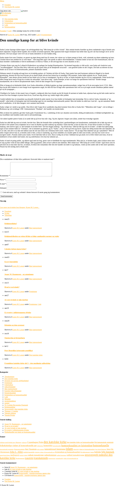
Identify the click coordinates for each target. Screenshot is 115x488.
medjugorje (15, 455)
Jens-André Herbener (100, 449)
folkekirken (40, 445)
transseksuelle (59, 458)
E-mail (3, 184)
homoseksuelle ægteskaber (7, 449)
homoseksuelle (101, 445)
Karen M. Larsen (14, 35)
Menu (2, 1)
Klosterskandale (10, 393)
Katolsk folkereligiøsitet (12, 391)
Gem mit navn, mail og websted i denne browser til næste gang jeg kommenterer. (31, 192)
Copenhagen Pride (35, 442)
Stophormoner (20, 458)
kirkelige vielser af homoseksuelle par (45, 452)
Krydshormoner (85, 452)
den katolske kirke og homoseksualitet (80, 442)
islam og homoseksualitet (87, 449)
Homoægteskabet (19, 449)
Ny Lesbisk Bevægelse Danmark (16, 405)
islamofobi (76, 449)
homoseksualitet (57, 445)
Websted (3, 188)
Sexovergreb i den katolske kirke (16, 409)
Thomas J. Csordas (11, 411)
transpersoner (51, 458)
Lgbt (6, 25)
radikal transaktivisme (75, 455)
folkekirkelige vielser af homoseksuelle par (18, 445)
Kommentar (5, 176)
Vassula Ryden (9, 415)
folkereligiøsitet (9, 387)
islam (69, 449)
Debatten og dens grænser (14, 325)
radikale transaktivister (36, 455)
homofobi (48, 445)
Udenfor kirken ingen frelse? (15, 249)
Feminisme (33, 291)
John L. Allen (16, 452)
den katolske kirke (55, 442)
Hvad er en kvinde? (11, 287)
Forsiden (7, 5)
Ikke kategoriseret (35, 228)
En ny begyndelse (11, 262)
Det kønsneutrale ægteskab (103, 442)
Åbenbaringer (9, 377)
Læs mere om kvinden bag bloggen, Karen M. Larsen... (19, 207)
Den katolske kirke (11, 19)
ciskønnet (24, 442)
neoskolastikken (10, 401)
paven (22, 455)
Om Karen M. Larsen (12, 7)
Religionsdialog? (10, 224)
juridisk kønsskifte (29, 452)
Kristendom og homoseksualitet (15, 23)
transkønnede (41, 458)
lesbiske (97, 452)
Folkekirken (8, 21)
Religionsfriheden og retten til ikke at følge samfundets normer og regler (31, 236)
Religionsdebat (9, 27)
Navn (2, 180)
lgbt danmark (108, 452)
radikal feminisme (61, 455)
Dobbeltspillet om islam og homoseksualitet (19, 432)
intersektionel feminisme (54, 449)
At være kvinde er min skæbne (16, 300)
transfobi (29, 458)
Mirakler (7, 399)
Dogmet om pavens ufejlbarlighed (16, 381)
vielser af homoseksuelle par (70, 458)
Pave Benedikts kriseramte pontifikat (18, 351)
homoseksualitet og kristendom (76, 445)
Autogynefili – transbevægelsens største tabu (34, 473)
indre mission (40, 449)
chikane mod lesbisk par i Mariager (10, 442)
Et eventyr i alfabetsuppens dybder (17, 312)
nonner (6, 403)
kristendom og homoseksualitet (67, 452)
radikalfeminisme (50, 455)
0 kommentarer (46, 35)
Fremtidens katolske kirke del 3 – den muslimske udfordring (27, 363)
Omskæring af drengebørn (14, 338)
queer (26, 455)
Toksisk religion (10, 413)
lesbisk (92, 452)
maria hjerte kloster (5, 455)
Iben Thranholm (31, 449)
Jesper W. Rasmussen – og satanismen (18, 274)
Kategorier (4, 15)
